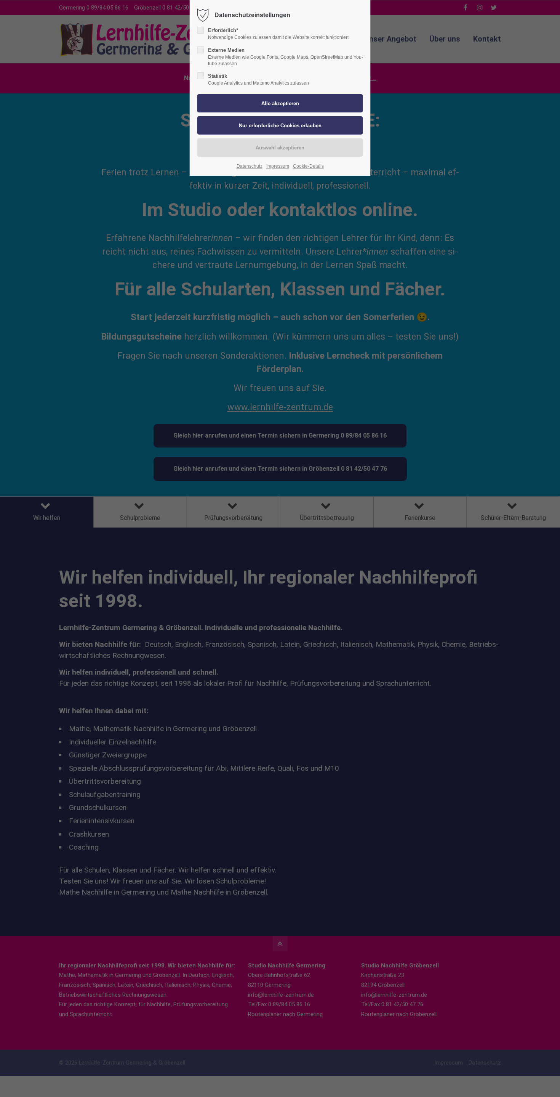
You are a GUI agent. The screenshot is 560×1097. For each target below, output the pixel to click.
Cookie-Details (308, 166)
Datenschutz (249, 166)
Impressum (277, 166)
